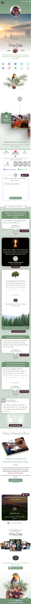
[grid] (15, 122)
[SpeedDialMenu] (26, 599)
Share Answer (25, 231)
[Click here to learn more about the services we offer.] (15, 558)
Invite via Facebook (10, 169)
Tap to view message (16, 523)
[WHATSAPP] (28, 64)
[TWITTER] (21, 64)
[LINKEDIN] (3, 68)
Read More (15, 295)
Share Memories (16, 568)
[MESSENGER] (15, 64)
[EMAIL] (9, 68)
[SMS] (15, 68)
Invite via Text (23, 169)
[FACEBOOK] (9, 64)
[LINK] (28, 68)
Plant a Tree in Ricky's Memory (16, 328)
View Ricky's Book (15, 480)
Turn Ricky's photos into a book (15, 142)
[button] (15, 267)
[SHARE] (21, 68)
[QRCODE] (3, 64)
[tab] (6, 152)
